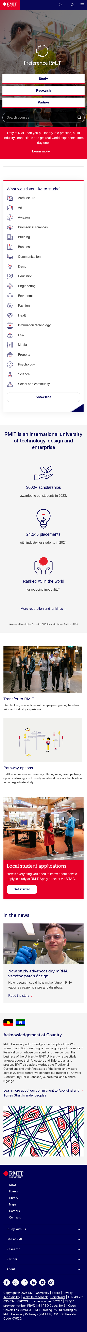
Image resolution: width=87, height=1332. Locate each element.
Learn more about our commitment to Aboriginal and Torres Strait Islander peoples (41, 1092)
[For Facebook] (6, 1282)
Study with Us (16, 1229)
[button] (72, 5)
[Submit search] (79, 117)
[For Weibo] (51, 1282)
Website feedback (35, 1297)
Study (43, 80)
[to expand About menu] (79, 1269)
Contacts (15, 1217)
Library (13, 1198)
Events (13, 1191)
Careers (14, 1211)
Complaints (57, 1297)
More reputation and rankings (41, 609)
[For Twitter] (15, 1282)
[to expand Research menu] (79, 1249)
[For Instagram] (24, 1282)
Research (43, 92)
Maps (12, 1204)
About (11, 1269)
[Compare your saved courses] (63, 5)
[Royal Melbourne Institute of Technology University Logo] (10, 5)
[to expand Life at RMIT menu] (79, 1239)
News (13, 1184)
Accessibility (11, 1297)
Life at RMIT (15, 1239)
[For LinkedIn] (33, 1282)
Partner (43, 104)
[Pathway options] (42, 740)
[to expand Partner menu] (79, 1259)
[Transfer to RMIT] (42, 669)
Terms (56, 1292)
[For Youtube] (42, 1282)
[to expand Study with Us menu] (79, 1229)
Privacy (68, 1292)
